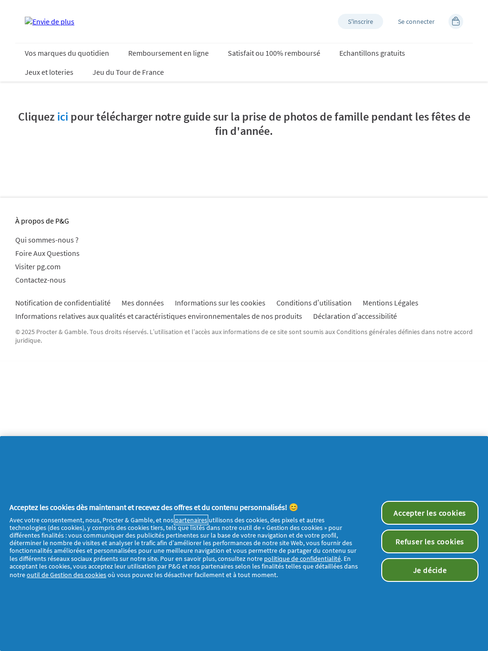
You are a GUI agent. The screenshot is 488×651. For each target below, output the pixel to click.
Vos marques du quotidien (67, 53)
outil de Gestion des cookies (66, 574)
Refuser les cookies (430, 541)
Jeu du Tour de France (128, 72)
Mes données (143, 302)
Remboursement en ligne (168, 53)
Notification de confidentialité (63, 302)
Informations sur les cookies (220, 302)
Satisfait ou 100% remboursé (274, 53)
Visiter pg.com (38, 266)
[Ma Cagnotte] (455, 21)
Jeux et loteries (49, 72)
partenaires (191, 520)
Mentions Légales (390, 302)
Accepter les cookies (430, 513)
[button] (360, 21)
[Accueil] (49, 21)
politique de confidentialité (302, 558)
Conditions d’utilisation (314, 302)
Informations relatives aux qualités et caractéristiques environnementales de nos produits (158, 316)
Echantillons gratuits (372, 53)
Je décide (430, 570)
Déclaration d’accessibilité (355, 316)
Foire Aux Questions (47, 253)
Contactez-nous (40, 280)
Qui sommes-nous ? (47, 239)
